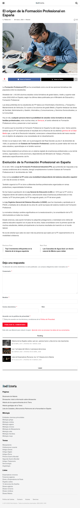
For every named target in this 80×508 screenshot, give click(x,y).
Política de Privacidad (48, 319)
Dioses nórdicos (7, 491)
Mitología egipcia (8, 424)
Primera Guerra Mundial (10, 456)
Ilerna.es (41, 120)
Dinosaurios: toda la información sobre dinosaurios (19, 399)
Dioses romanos (7, 489)
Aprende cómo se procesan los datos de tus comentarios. (51, 330)
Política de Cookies (8, 499)
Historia (28, 20)
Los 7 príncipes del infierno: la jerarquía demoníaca (29, 349)
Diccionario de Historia (9, 396)
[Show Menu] (3, 3)
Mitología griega (7, 420)
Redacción (7, 20)
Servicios (35, 499)
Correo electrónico (9, 307)
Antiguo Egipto (7, 452)
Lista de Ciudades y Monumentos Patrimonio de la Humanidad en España (26, 408)
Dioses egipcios (7, 486)
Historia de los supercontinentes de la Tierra (17, 402)
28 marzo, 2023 (19, 20)
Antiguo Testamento (9, 461)
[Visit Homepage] (40, 3)
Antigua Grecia (7, 449)
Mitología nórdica (8, 422)
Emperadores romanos (10, 475)
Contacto (19, 499)
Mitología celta (7, 431)
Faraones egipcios (8, 477)
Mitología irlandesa (8, 434)
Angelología (6, 466)
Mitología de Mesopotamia (11, 429)
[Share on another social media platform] (76, 79)
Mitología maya (7, 436)
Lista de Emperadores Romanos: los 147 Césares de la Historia (33, 357)
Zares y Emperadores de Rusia (12, 479)
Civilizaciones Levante (9, 447)
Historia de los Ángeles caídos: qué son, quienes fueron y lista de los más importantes (40, 341)
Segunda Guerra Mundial (10, 459)
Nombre (5, 297)
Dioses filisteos (7, 493)
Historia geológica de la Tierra (12, 405)
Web (43, 307)
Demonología (6, 463)
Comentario (7, 271)
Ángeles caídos (7, 482)
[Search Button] (76, 3)
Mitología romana (8, 427)
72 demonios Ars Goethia (10, 484)
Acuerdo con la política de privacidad (16, 316)
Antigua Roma (7, 454)
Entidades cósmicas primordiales (13, 417)
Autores (27, 499)
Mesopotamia (6, 445)
